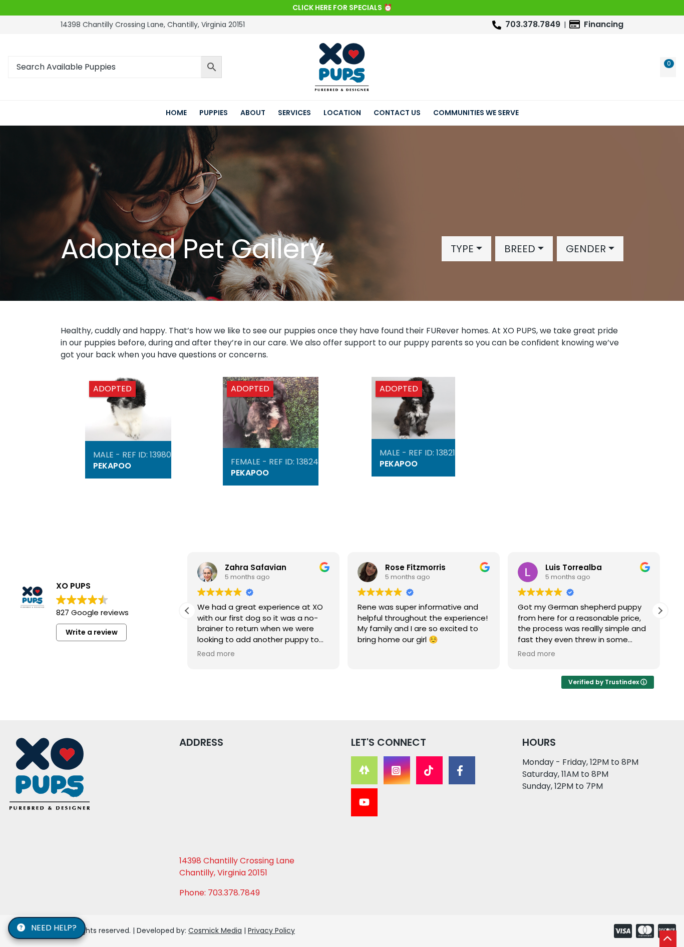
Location (342, 113)
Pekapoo (112, 465)
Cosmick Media (215, 930)
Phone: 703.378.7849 (219, 892)
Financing (603, 24)
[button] (659, 610)
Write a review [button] (92, 632)
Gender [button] (586, 249)
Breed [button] (519, 249)
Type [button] (462, 249)
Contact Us (397, 113)
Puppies (213, 113)
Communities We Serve (476, 113)
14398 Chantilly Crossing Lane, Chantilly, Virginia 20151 (153, 25)
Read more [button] (216, 654)
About (252, 113)
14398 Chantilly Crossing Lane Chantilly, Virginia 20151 (236, 866)
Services (294, 113)
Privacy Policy (271, 930)
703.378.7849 (532, 24)
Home (176, 113)
